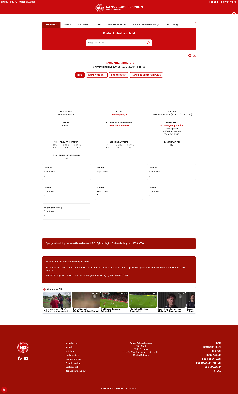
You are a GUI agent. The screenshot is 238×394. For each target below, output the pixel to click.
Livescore (170, 25)
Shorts (66, 145)
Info (80, 75)
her (87, 262)
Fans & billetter (27, 2)
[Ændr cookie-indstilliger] (4, 390)
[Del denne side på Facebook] (189, 56)
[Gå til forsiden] (119, 8)
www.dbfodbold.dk (119, 126)
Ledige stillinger (73, 359)
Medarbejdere (72, 355)
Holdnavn (66, 112)
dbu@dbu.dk (142, 355)
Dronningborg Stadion (171, 126)
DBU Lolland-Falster (208, 363)
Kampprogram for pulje (146, 75)
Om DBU (4, 2)
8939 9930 (138, 243)
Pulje (66, 123)
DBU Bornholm (212, 347)
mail (118, 243)
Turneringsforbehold (66, 156)
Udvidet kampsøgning (144, 25)
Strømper (78, 145)
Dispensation (172, 142)
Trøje (54, 145)
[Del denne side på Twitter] (194, 56)
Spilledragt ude (119, 142)
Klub (119, 112)
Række (172, 112)
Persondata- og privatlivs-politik (119, 389)
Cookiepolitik (71, 367)
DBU (218, 343)
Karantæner (118, 75)
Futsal (217, 371)
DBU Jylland (213, 355)
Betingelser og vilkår (75, 371)
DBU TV (13, 2)
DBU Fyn (216, 351)
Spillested (172, 123)
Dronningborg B (119, 115)
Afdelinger (70, 351)
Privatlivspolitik (73, 363)
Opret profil (229, 2)
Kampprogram (96, 75)
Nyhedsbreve (71, 343)
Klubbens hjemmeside (119, 123)
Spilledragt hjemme (66, 142)
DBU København (211, 359)
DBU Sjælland (213, 367)
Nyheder (69, 347)
